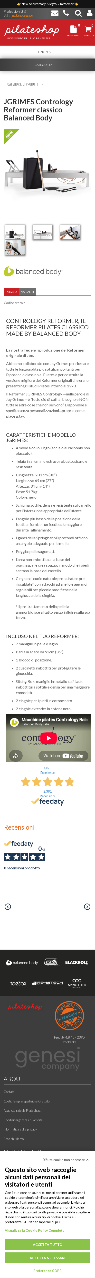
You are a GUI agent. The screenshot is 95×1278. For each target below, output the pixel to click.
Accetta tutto (47, 1244)
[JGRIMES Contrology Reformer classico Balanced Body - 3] (70, 232)
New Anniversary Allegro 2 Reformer (48, 4)
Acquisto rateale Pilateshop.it (23, 1110)
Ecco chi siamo (14, 1139)
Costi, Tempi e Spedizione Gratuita (27, 1101)
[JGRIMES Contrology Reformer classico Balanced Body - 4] (15, 247)
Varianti (27, 292)
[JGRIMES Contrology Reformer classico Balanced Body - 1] (15, 232)
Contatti (9, 1092)
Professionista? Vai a (15, 11)
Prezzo (11, 292)
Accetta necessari (47, 1258)
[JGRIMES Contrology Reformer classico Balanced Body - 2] (42, 232)
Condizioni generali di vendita (23, 1120)
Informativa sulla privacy (20, 1129)
